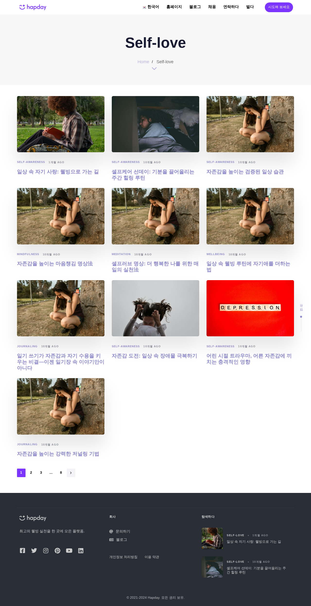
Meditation (121, 254)
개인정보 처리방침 (123, 557)
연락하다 (231, 7)
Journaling (27, 346)
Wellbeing (216, 254)
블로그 (195, 7)
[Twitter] (34, 550)
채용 (212, 7)
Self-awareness (31, 161)
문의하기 (123, 531)
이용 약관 (152, 557)
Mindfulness (28, 254)
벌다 (250, 7)
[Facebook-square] (22, 550)
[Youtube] (69, 550)
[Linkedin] (81, 550)
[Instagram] (46, 550)
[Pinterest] (57, 550)
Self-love (235, 535)
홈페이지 (174, 7)
